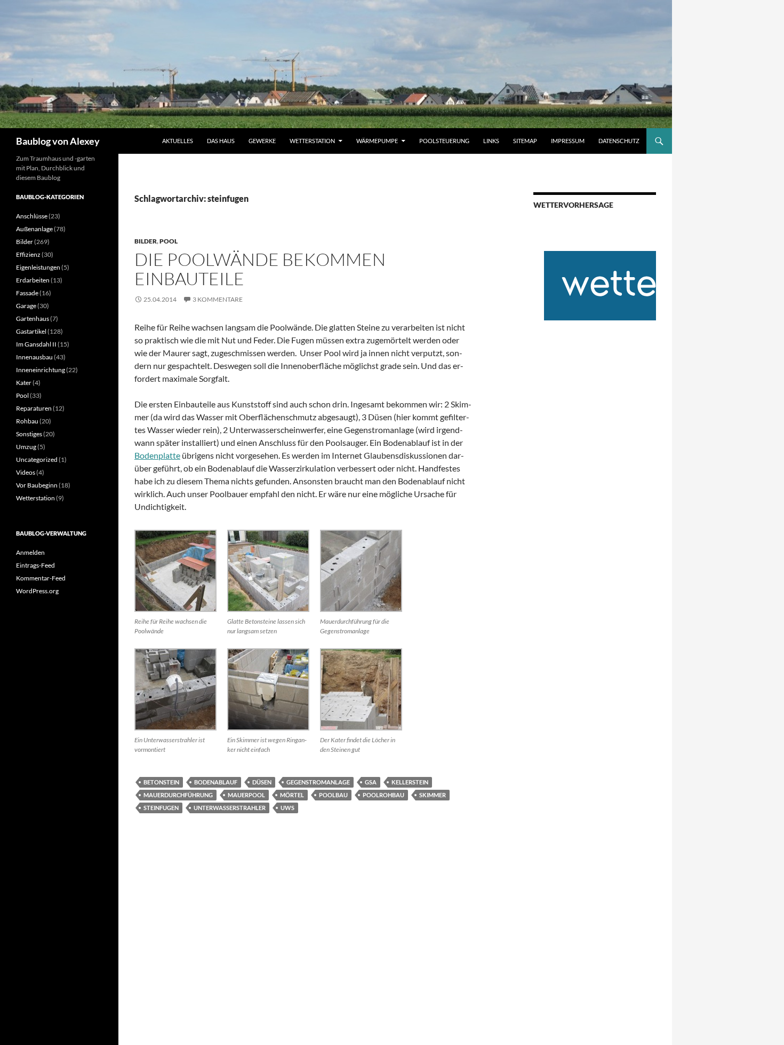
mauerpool (246, 794)
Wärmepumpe (377, 140)
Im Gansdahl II (36, 344)
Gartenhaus (32, 319)
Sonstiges (29, 434)
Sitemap (525, 140)
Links (491, 140)
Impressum (568, 140)
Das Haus (221, 140)
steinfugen (161, 807)
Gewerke (262, 140)
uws (287, 807)
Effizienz (28, 254)
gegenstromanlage (318, 782)
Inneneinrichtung (40, 370)
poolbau (333, 794)
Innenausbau (34, 357)
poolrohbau (383, 794)
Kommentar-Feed (41, 578)
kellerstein (409, 782)
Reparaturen (34, 408)
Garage (26, 306)
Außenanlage (34, 229)
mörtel (292, 794)
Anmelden (30, 552)
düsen (261, 782)
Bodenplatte (157, 455)
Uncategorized (37, 459)
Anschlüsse (31, 216)
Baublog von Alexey (58, 141)
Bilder (145, 241)
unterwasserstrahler (230, 807)
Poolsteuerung (444, 140)
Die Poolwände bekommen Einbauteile (260, 268)
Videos (25, 472)
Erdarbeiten (33, 280)
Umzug (26, 447)
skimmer (432, 794)
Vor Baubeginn (37, 485)
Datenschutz (618, 140)
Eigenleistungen (38, 267)
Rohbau (27, 421)
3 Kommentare (218, 299)
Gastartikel (31, 331)
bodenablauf (215, 782)
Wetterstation (312, 140)
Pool (168, 241)
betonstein (161, 782)
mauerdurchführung (178, 794)
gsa (371, 782)
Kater (23, 383)
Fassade (27, 293)
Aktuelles (177, 140)
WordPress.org (37, 591)
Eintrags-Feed (35, 565)
